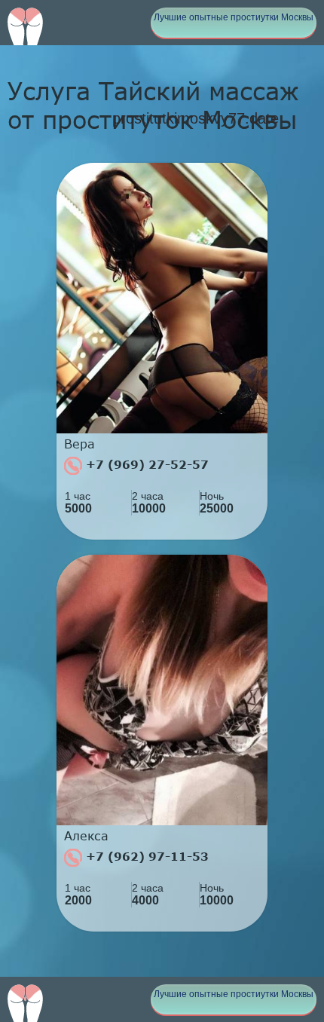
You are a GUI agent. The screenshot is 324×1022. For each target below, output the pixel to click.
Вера (79, 444)
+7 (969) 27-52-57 (145, 464)
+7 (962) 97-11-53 (145, 856)
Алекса (86, 836)
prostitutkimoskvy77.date (195, 118)
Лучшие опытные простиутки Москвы (233, 17)
